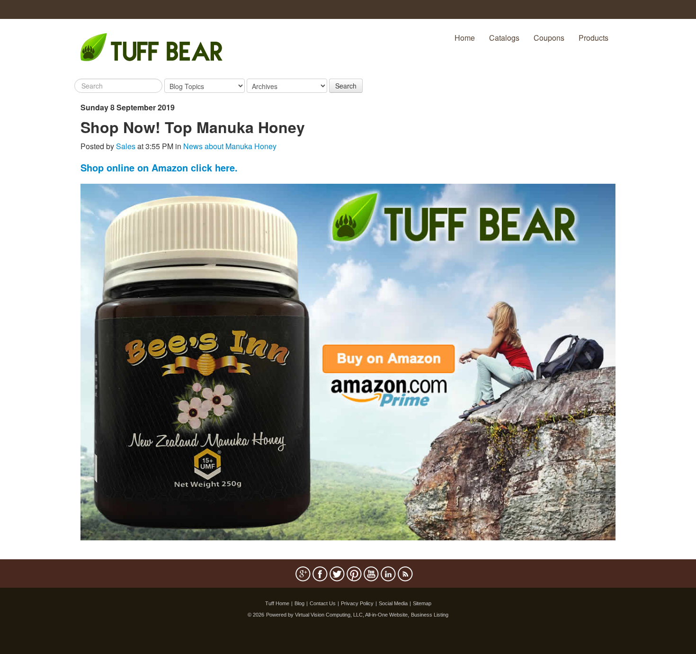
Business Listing (429, 615)
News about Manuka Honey (230, 146)
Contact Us (323, 603)
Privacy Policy (357, 603)
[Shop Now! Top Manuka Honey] (348, 361)
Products (593, 37)
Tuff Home (277, 603)
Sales (125, 146)
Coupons (549, 37)
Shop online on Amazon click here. (159, 167)
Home (465, 37)
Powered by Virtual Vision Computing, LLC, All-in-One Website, (337, 615)
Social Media (393, 603)
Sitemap (422, 603)
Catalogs (504, 37)
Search (346, 85)
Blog (299, 603)
